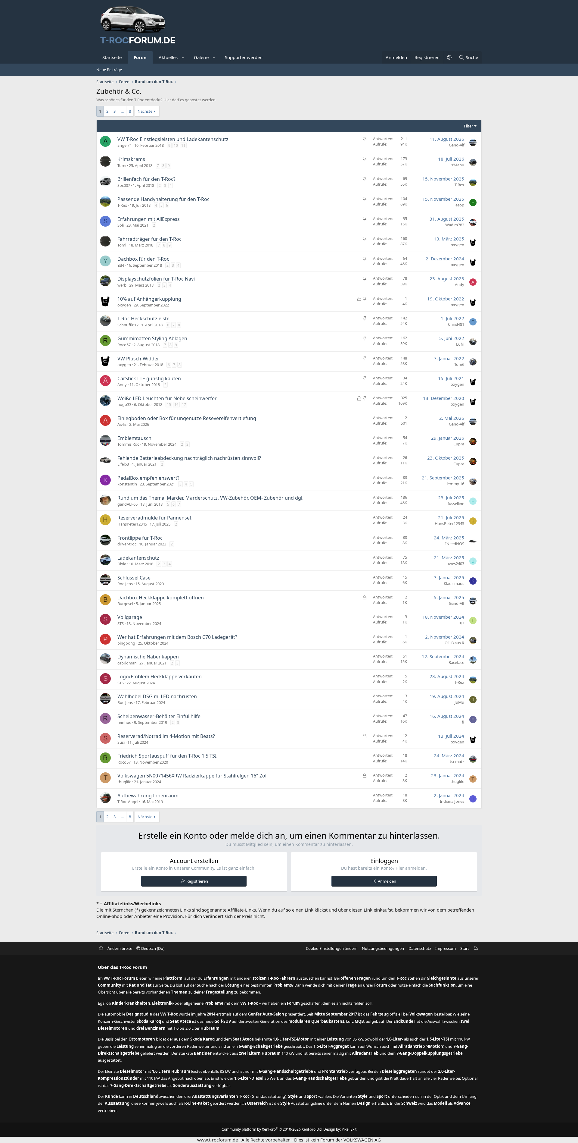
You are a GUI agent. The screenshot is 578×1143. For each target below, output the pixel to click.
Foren (140, 57)
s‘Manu (457, 165)
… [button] (122, 111)
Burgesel (125, 603)
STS (120, 623)
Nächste (145, 111)
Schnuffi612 (127, 325)
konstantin (127, 484)
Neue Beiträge (109, 69)
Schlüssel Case (134, 577)
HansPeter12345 (132, 524)
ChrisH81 (456, 324)
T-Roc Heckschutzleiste (143, 318)
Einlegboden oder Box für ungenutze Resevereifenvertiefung (186, 418)
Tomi (121, 165)
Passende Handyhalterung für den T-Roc (163, 199)
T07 (461, 623)
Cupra (458, 444)
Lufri (460, 344)
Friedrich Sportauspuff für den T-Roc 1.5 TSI (166, 755)
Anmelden (387, 881)
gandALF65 (127, 504)
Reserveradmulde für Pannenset (154, 517)
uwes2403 (455, 563)
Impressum (445, 948)
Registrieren (197, 881)
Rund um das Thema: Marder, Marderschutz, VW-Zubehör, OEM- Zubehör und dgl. (210, 498)
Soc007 (123, 185)
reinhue (124, 722)
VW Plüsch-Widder (138, 358)
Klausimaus (454, 583)
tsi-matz (457, 761)
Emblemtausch (134, 438)
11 (183, 145)
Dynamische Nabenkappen (148, 656)
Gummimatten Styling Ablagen (152, 338)
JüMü (459, 702)
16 (176, 404)
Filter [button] (468, 126)
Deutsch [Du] (152, 948)
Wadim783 (454, 225)
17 (184, 404)
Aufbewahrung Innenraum (148, 795)
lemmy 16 (455, 483)
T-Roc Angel (127, 801)
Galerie (201, 57)
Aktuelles (168, 57)
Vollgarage (129, 617)
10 (176, 145)
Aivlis (121, 424)
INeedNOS (454, 543)
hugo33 (124, 404)
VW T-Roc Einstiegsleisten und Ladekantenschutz (172, 139)
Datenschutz (420, 948)
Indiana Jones (452, 801)
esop (459, 205)
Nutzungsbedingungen (383, 948)
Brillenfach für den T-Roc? (146, 179)
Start (464, 948)
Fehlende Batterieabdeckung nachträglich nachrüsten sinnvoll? (189, 458)
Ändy (459, 284)
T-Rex (459, 184)
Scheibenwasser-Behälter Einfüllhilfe (158, 716)
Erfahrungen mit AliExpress (148, 219)
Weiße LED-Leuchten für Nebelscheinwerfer (167, 398)
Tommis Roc (128, 444)
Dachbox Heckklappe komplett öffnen (160, 597)
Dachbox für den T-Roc (143, 259)
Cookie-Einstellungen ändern (332, 948)
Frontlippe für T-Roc (140, 538)
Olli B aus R (454, 642)
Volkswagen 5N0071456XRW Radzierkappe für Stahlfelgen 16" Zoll (192, 775)
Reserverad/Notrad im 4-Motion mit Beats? (166, 736)
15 (169, 404)
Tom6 (459, 364)
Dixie (121, 564)
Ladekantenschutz (138, 557)
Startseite (112, 57)
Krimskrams (131, 159)
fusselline (456, 503)
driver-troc (126, 544)
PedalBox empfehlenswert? (148, 478)
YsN (120, 265)
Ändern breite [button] (119, 948)
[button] (183, 57)
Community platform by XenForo (272, 1129)
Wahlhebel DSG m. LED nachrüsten (157, 696)
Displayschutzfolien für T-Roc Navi (156, 278)
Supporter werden (244, 57)
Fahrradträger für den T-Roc (149, 239)
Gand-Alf (456, 145)
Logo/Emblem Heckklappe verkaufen (159, 676)
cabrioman (127, 663)
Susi (121, 742)
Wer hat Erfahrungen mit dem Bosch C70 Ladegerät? (177, 637)
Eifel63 (123, 464)
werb (121, 285)
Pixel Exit (349, 1129)
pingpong (126, 643)
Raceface (456, 662)
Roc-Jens (125, 583)
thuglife (124, 781)
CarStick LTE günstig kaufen (149, 378)
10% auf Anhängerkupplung (149, 299)
